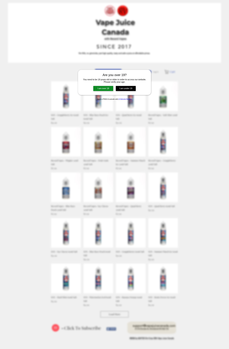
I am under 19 (125, 88)
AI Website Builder (125, 99)
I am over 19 (103, 88)
